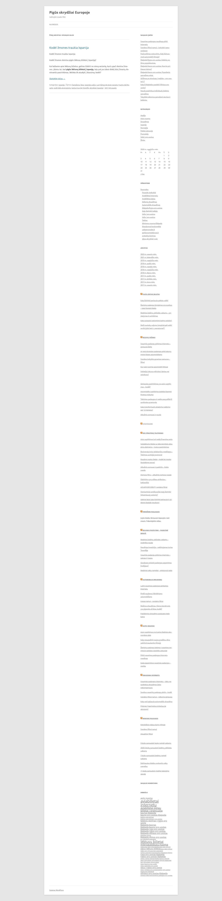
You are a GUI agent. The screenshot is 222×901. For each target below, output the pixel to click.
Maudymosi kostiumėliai (151, 226)
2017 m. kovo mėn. (148, 282)
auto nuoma (146, 798)
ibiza (82, 85)
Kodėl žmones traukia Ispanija (69, 47)
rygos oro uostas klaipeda (153, 856)
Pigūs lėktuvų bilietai (151, 294)
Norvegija (144, 128)
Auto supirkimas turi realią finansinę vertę (156, 439)
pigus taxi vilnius (146, 851)
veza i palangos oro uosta (149, 866)
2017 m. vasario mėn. (149, 285)
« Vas (142, 174)
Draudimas (145, 121)
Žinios (143, 140)
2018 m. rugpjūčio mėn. (149, 270)
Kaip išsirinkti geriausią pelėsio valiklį (154, 300)
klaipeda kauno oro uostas (153, 827)
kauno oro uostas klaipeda (153, 815)
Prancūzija (144, 134)
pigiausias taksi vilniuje (148, 847)
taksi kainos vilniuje (162, 858)
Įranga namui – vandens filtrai (152, 601)
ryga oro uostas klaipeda (152, 854)
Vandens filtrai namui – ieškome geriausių (156, 697)
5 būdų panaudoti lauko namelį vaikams (156, 743)
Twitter (144, 220)
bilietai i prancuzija (152, 810)
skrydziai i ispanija (96, 88)
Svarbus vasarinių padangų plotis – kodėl (156, 692)
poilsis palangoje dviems (164, 853)
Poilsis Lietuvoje (147, 131)
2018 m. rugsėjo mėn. (149, 266)
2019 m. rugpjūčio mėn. (149, 260)
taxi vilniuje (153, 860)
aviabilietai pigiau (151, 808)
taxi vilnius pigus (153, 862)
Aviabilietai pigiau (148, 199)
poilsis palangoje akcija (148, 853)
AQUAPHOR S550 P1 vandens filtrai (154, 487)
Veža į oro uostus (147, 137)
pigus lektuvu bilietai (150, 848)
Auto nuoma (145, 118)
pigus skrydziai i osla (150, 239)
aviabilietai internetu (150, 803)
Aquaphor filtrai (147, 734)
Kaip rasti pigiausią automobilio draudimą (156, 701)
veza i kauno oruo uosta (149, 864)
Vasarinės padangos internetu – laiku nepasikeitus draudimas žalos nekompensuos (156, 684)
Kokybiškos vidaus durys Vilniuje (153, 724)
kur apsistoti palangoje (148, 839)
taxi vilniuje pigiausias (164, 860)
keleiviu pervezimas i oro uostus (151, 819)
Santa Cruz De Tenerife (80, 88)
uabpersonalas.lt (148, 229)
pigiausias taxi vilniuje (163, 847)
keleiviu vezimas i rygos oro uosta (154, 821)
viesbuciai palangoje (147, 871)
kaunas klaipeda (148, 813)
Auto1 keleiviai (149, 626)
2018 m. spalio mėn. (148, 263)
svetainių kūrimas (149, 236)
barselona (76, 85)
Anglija (143, 115)
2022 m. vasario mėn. (149, 254)
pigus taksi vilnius (166, 849)
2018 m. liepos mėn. (148, 273)
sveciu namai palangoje (148, 858)
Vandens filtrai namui (149, 729)
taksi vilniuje (145, 860)
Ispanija (62, 85)
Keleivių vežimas (149, 337)
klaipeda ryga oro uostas (152, 829)
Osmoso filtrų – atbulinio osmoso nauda (156, 475)
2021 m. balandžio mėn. (150, 257)
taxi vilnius (144, 862)
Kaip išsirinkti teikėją (150, 211)
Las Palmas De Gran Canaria (107, 85)
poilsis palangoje (157, 851)
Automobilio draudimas (151, 205)
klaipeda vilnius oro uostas (153, 837)
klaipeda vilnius (146, 835)
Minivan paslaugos (150, 718)
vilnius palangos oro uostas (163, 875)
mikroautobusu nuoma (154, 844)
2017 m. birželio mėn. (149, 279)
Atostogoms (148, 424)
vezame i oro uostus (163, 870)
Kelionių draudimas (149, 202)
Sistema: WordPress (56, 890)
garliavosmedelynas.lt (150, 232)
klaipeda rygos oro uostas (153, 831)
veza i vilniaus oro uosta (149, 870)
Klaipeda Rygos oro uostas (152, 208)
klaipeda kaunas (148, 824)
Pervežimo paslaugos (151, 512)
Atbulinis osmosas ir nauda (151, 414)
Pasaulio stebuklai (149, 192)
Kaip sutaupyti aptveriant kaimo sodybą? (156, 320)
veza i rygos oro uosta (151, 867)
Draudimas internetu (151, 675)
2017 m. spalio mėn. (148, 276)
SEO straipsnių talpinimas (153, 433)
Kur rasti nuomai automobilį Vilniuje (154, 367)
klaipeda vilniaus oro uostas (154, 833)
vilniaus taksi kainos (147, 875)
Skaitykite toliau (57, 78)
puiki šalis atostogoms (62, 88)
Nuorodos (53, 24)
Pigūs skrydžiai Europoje (69, 12)
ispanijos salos (90, 85)
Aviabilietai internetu (150, 195)
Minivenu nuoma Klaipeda (152, 223)
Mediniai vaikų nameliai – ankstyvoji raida (156, 570)
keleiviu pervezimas (147, 817)
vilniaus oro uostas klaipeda (154, 873)
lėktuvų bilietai (152, 841)
